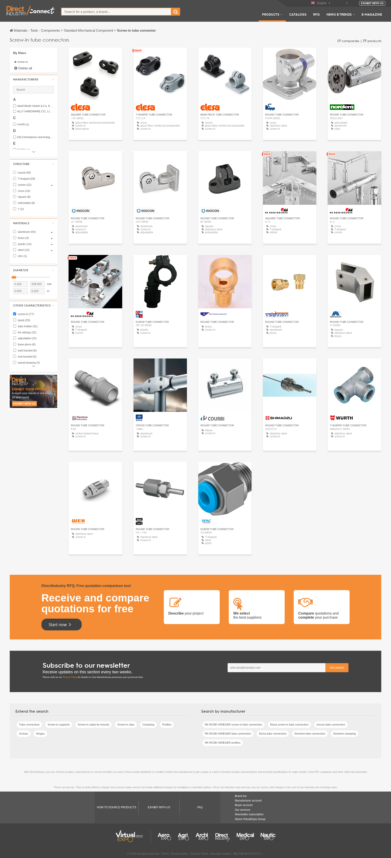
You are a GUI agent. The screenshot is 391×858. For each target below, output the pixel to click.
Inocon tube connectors (331, 724)
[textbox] (116, 12)
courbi (23, 124)
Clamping (148, 724)
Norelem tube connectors (309, 733)
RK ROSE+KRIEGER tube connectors (228, 733)
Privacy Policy (70, 677)
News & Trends (339, 14)
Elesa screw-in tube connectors (289, 724)
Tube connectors (29, 724)
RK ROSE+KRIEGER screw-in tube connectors (233, 724)
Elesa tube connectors (272, 733)
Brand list (240, 796)
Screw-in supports (59, 724)
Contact (289, 55)
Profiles (167, 724)
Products (270, 14)
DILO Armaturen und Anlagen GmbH (35, 137)
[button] (33, 79)
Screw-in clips (125, 724)
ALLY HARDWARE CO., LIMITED (35, 111)
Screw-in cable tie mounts (93, 724)
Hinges (40, 733)
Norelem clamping (344, 733)
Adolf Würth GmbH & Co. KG (35, 106)
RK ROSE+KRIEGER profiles (223, 742)
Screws (23, 733)
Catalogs (297, 14)
